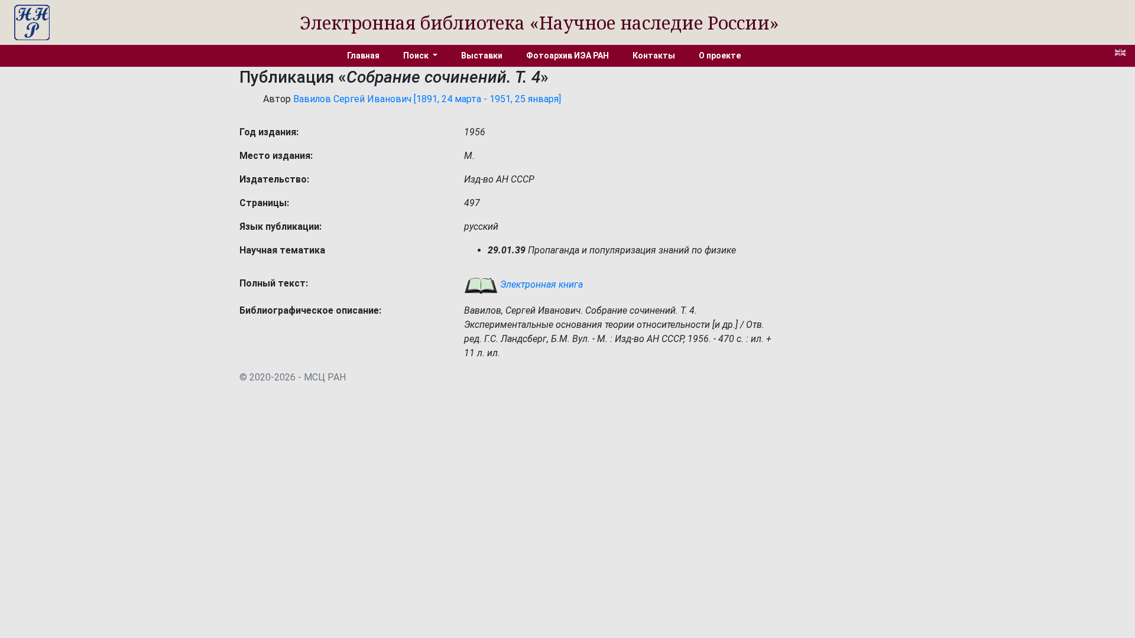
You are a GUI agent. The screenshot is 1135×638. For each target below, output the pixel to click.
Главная (363, 55)
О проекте (720, 55)
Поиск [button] (416, 55)
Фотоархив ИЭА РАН (567, 55)
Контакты (654, 55)
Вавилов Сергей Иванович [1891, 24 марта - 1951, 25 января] (427, 99)
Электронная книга (540, 284)
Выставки (481, 55)
